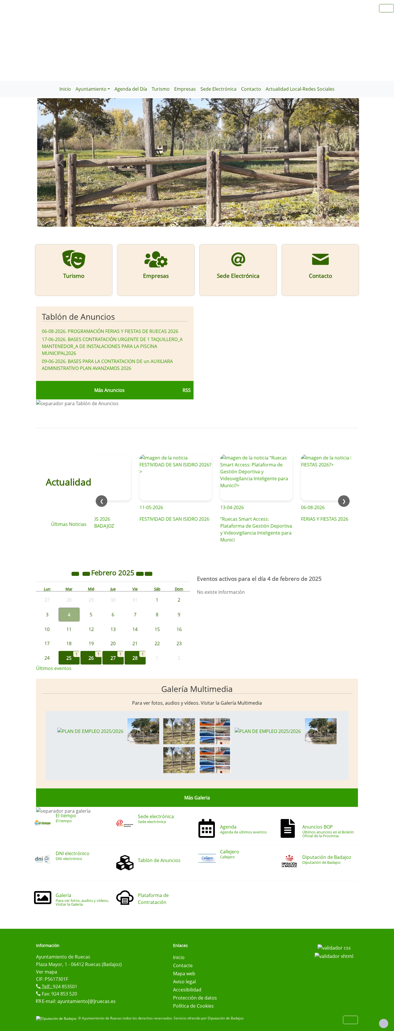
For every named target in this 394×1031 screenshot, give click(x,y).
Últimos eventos (54, 668)
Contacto (251, 89)
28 (135, 658)
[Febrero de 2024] (76, 573)
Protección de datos (195, 998)
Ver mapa (46, 972)
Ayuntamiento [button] (91, 89)
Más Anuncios (109, 390)
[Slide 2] (208, 218)
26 (91, 658)
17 (47, 643)
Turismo (161, 89)
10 (47, 629)
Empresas (185, 89)
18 (69, 643)
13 (113, 629)
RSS (187, 390)
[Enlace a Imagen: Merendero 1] (143, 730)
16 (179, 629)
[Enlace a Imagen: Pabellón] (215, 730)
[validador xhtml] (334, 956)
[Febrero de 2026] (140, 573)
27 (113, 658)
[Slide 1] (198, 218)
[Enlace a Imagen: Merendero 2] (179, 730)
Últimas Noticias (69, 524)
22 (157, 643)
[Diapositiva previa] (61, 162)
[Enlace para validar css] (334, 947)
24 (47, 658)
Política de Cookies (193, 1006)
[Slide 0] (187, 218)
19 (91, 643)
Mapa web (184, 973)
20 (113, 643)
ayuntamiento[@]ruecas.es (86, 1001)
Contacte (183, 965)
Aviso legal (184, 981)
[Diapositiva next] (335, 162)
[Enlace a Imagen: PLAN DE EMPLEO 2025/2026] (90, 730)
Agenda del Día (131, 89)
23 (179, 643)
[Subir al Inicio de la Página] (383, 1023)
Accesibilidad (187, 990)
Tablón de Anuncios (78, 316)
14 (135, 629)
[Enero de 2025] (86, 573)
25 (69, 658)
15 (157, 629)
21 (135, 643)
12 (91, 629)
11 (69, 629)
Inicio (65, 89)
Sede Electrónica (218, 89)
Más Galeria (197, 797)
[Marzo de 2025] (148, 573)
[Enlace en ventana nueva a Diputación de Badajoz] (57, 1018)
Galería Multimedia (197, 688)
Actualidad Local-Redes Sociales (300, 89)
